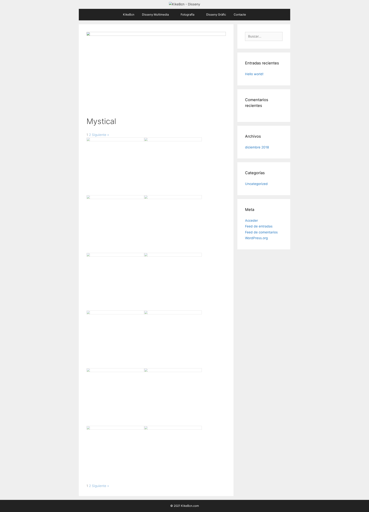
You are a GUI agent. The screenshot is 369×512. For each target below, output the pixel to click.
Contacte (240, 14)
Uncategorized (256, 184)
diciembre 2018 (257, 147)
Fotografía (187, 14)
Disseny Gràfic (216, 14)
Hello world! (254, 74)
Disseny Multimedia (155, 14)
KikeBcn (128, 14)
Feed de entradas (259, 226)
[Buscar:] (264, 36)
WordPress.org (256, 238)
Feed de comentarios (261, 232)
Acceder (251, 220)
